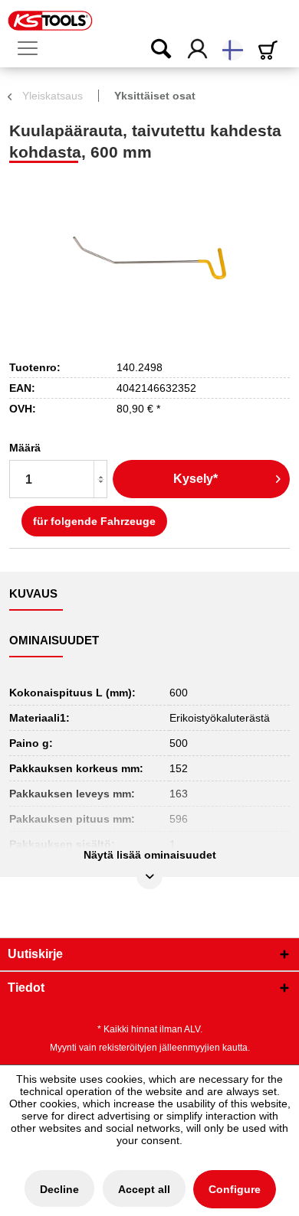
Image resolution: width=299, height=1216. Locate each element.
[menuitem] (34, 49)
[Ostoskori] (271, 50)
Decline (59, 1189)
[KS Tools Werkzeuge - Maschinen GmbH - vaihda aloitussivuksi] (50, 21)
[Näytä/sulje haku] (151, 49)
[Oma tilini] (198, 50)
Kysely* (195, 478)
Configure (235, 1189)
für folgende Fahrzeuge (94, 521)
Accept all (144, 1189)
